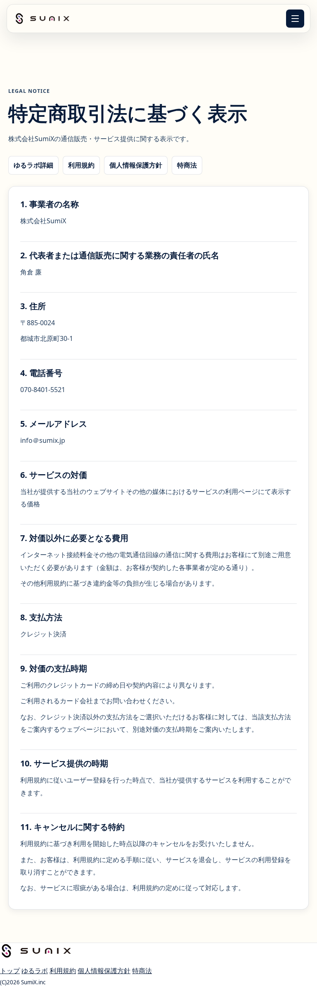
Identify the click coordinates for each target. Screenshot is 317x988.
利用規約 (81, 165)
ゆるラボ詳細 (33, 165)
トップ (10, 970)
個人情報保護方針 (135, 165)
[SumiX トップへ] (42, 18)
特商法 (187, 165)
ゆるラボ (34, 970)
